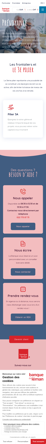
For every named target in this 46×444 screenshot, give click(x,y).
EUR (21, 10)
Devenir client (21, 339)
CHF (34, 10)
